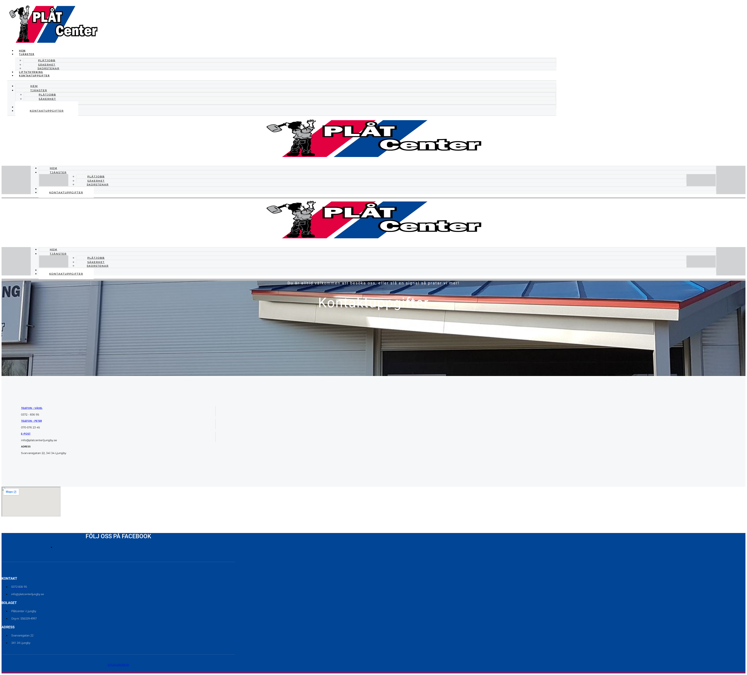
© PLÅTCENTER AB (118, 664)
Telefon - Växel (31, 408)
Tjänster (58, 172)
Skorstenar (48, 68)
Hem (22, 50)
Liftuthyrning (31, 72)
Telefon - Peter (31, 421)
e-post (26, 434)
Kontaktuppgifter (34, 75)
